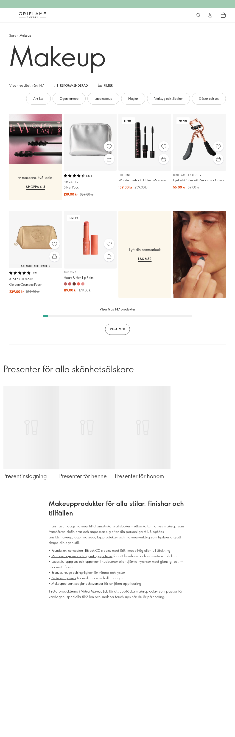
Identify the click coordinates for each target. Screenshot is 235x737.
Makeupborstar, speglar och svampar (77, 583)
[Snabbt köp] (109, 159)
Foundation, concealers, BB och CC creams (81, 550)
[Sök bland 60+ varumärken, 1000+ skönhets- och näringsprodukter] (198, 15)
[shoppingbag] (223, 15)
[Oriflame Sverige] (32, 15)
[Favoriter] (109, 146)
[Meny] (10, 15)
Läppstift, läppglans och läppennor (75, 561)
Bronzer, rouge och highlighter (72, 572)
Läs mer (145, 259)
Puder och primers (63, 578)
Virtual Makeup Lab (94, 591)
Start (12, 35)
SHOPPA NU (35, 187)
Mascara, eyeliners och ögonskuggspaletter (81, 556)
